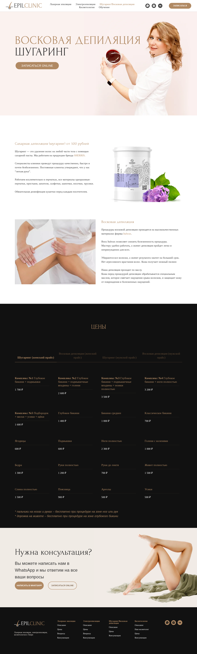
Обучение (104, 7)
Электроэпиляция (85, 4)
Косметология (86, 7)
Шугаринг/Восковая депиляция (117, 4)
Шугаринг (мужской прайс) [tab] (119, 357)
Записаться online (37, 65)
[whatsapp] (147, 6)
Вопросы (61, 634)
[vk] (160, 6)
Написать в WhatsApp (29, 585)
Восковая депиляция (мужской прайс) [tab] (161, 355)
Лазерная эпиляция (60, 4)
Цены (59, 629)
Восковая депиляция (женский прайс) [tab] (77, 355)
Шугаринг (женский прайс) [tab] (35, 357)
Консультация (63, 638)
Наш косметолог (142, 629)
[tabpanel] (98, 437)
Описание (61, 625)
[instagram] (154, 6)
